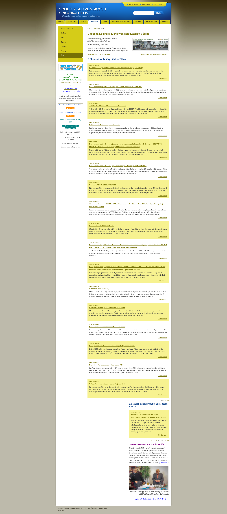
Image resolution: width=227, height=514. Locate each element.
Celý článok (162, 79)
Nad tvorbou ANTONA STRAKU (101, 226)
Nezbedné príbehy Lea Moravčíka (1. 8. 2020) (107, 308)
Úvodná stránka (133, 4)
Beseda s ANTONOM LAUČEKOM (102, 185)
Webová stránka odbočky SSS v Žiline (153, 54)
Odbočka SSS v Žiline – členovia (98, 54)
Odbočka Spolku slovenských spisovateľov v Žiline (118, 33)
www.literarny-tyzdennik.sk (70, 82)
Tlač (161, 4)
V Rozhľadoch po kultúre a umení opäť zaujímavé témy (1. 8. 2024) (116, 68)
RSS (155, 4)
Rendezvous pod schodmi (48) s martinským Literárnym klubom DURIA (117, 166)
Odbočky (96, 28)
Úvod (89, 28)
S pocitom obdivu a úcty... (99, 289)
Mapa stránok (146, 4)
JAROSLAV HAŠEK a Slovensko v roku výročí (107, 106)
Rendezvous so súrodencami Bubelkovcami (107, 327)
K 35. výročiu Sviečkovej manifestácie (104, 125)
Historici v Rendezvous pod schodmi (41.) (106, 365)
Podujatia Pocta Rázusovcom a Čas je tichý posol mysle (112, 346)
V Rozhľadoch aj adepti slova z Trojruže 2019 (107, 384)
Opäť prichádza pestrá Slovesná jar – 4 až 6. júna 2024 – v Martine (115, 87)
